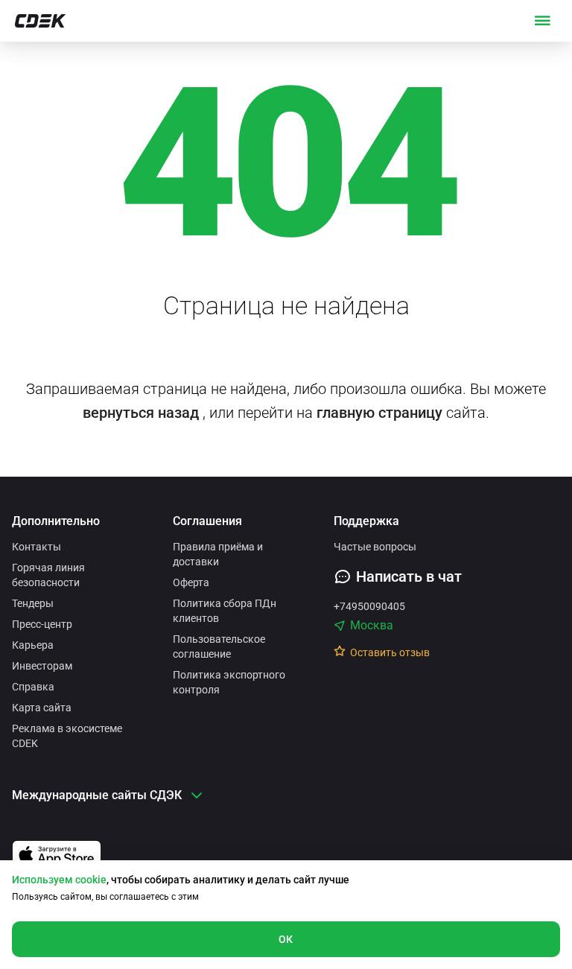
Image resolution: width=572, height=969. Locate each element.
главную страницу (379, 413)
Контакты (36, 547)
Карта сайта (42, 708)
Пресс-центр (42, 624)
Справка (33, 687)
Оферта (191, 582)
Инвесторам (42, 666)
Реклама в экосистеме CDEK (67, 735)
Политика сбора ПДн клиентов (224, 610)
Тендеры (33, 603)
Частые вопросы (375, 547)
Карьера (33, 645)
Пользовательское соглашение (219, 646)
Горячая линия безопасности (48, 575)
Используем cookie (59, 880)
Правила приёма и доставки (218, 554)
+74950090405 (369, 606)
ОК (286, 939)
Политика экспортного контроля (229, 682)
